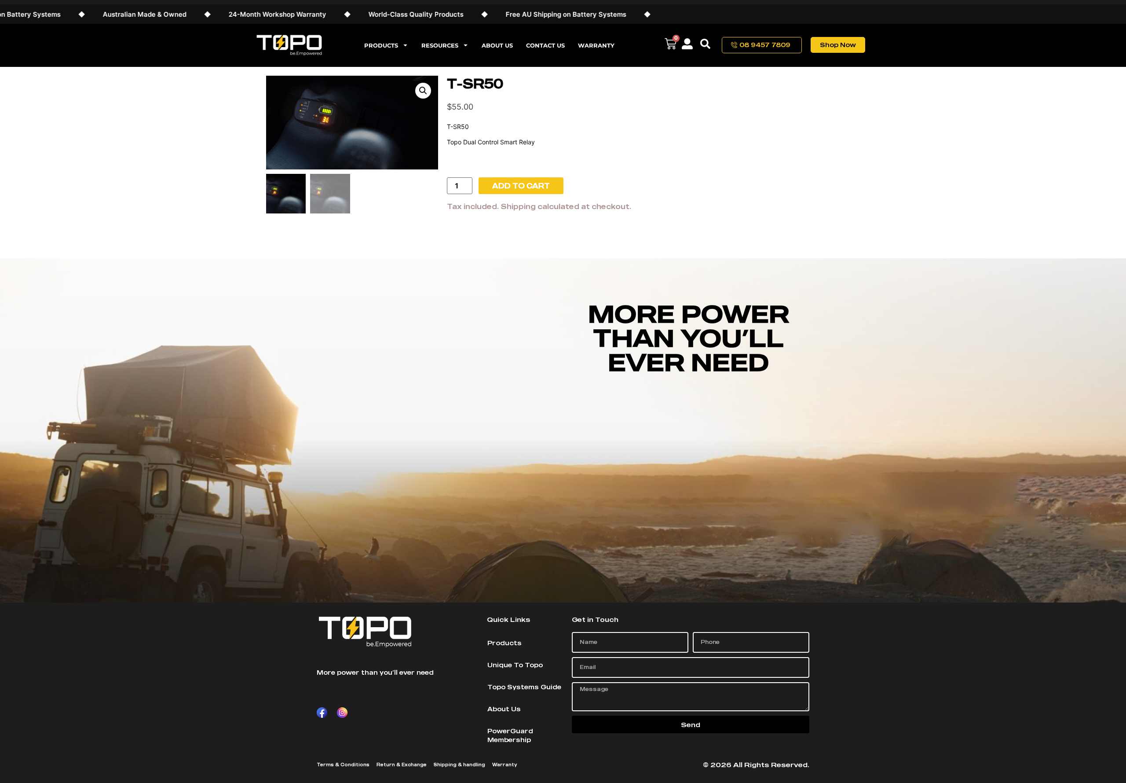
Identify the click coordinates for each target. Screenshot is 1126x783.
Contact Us (545, 45)
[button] (423, 91)
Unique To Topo (515, 665)
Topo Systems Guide (524, 687)
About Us (497, 45)
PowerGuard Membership (510, 735)
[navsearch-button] (705, 45)
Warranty (596, 45)
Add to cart (521, 185)
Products (381, 45)
